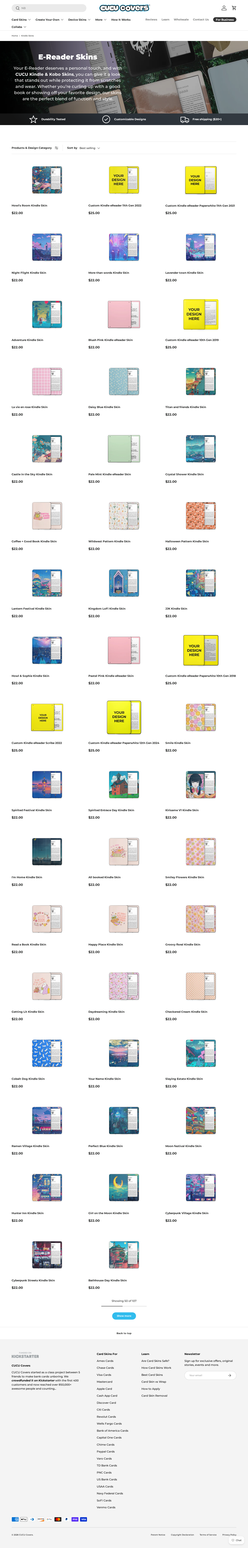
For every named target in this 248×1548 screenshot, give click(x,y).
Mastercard (104, 1381)
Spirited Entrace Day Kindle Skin (111, 810)
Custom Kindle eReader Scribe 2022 (37, 743)
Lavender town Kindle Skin (184, 272)
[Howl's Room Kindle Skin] (47, 180)
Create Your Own (47, 19)
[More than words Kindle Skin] (123, 247)
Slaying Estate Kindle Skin (184, 1079)
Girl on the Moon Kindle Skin (108, 1213)
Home (15, 36)
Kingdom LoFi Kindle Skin (106, 608)
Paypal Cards (106, 1451)
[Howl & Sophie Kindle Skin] (47, 650)
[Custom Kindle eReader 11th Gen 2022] (123, 180)
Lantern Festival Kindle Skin (31, 608)
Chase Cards (105, 1367)
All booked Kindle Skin (104, 877)
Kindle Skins (27, 36)
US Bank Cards (107, 1479)
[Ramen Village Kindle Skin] (47, 1120)
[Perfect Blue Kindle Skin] (123, 1120)
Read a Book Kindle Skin (29, 944)
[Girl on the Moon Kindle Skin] (123, 1188)
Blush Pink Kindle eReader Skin (110, 340)
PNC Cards (104, 1472)
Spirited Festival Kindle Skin (32, 810)
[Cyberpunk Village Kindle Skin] (200, 1188)
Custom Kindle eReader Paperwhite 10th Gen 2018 (200, 676)
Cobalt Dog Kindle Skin (28, 1079)
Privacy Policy (229, 1534)
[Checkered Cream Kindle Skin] (200, 986)
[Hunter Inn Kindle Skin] (47, 1188)
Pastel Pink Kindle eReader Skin (111, 676)
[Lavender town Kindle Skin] (200, 247)
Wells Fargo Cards (109, 1423)
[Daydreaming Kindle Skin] (123, 986)
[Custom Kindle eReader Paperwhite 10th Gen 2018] (200, 650)
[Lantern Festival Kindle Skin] (47, 583)
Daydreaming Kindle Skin (106, 1011)
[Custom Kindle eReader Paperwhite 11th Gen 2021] (200, 180)
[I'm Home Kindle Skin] (47, 852)
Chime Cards (106, 1444)
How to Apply (150, 1388)
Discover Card (106, 1402)
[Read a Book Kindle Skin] (47, 919)
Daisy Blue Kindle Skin (104, 407)
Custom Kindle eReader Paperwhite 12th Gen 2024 (123, 743)
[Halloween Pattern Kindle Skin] (200, 516)
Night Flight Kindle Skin (29, 272)
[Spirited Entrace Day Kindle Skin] (123, 785)
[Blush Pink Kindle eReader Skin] (123, 314)
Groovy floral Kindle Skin (182, 944)
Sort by (72, 148)
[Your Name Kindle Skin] (123, 1053)
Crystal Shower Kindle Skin (184, 474)
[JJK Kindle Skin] (200, 583)
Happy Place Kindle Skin (105, 944)
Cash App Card (107, 1395)
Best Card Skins (152, 1375)
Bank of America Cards (112, 1430)
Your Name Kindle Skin (104, 1079)
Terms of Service (208, 1534)
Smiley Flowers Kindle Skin (184, 877)
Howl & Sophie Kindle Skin (30, 676)
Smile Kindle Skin (177, 743)
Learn (165, 19)
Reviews (151, 19)
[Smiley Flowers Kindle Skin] (200, 852)
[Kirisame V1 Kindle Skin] (200, 785)
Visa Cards (104, 1375)
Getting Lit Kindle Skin (28, 1011)
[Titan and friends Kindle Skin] (200, 381)
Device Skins (77, 19)
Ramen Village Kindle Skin (30, 1146)
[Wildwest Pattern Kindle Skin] (123, 516)
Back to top (124, 1333)
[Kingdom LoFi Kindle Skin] (123, 583)
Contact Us (201, 19)
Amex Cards (105, 1361)
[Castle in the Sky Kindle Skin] (47, 449)
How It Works (121, 19)
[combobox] (49, 8)
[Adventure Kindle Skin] (47, 314)
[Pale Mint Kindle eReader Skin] (123, 449)
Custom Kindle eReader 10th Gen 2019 (192, 340)
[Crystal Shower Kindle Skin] (200, 449)
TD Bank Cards (107, 1465)
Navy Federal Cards (110, 1493)
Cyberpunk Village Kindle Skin (186, 1213)
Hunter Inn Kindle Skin (28, 1213)
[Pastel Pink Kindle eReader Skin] (123, 650)
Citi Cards (103, 1409)
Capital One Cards (109, 1437)
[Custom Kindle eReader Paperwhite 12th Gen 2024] (123, 717)
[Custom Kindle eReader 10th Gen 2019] (200, 314)
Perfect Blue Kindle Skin (105, 1146)
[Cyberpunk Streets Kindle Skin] (47, 1255)
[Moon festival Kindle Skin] (200, 1120)
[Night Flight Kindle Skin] (47, 247)
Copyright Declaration (182, 1534)
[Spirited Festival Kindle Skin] (47, 785)
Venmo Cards (106, 1507)
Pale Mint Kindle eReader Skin (109, 474)
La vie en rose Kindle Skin (30, 407)
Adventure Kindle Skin (27, 340)
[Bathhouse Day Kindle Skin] (123, 1255)
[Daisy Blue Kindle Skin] (123, 381)
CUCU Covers (26, 1534)
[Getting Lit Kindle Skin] (47, 986)
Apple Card (104, 1388)
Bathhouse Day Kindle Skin (107, 1280)
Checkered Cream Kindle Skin (186, 1011)
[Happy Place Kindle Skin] (123, 919)
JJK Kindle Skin (176, 608)
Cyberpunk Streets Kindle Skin (33, 1280)
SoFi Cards (104, 1500)
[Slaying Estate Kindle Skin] (200, 1053)
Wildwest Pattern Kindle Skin (109, 541)
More (98, 19)
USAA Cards (105, 1486)
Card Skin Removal (154, 1395)
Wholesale (181, 19)
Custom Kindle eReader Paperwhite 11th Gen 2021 (200, 205)
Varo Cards (104, 1458)
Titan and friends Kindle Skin (185, 407)
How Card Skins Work (156, 1367)
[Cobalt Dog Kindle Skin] (47, 1053)
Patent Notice (158, 1534)
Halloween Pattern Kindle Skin (187, 541)
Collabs (17, 27)
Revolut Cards (106, 1416)
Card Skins (19, 19)
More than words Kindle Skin (108, 272)
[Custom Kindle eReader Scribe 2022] (47, 717)
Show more (124, 1315)
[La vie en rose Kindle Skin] (47, 381)
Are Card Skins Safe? (155, 1361)
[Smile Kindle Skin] (200, 717)
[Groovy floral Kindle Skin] (200, 919)
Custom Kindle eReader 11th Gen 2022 (114, 205)
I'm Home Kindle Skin (27, 877)
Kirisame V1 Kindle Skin (182, 810)
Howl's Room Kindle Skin (29, 205)
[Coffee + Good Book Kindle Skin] (47, 516)
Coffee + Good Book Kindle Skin (34, 541)
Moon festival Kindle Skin (183, 1146)
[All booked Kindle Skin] (123, 852)
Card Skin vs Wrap (153, 1381)
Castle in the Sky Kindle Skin (32, 474)
